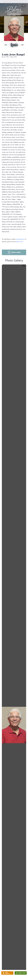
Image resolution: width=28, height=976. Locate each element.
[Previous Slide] (3, 725)
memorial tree (21, 239)
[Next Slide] (24, 725)
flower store (19, 241)
